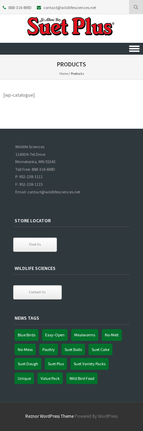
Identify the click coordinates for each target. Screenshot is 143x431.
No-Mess (25, 349)
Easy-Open (55, 334)
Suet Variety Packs (90, 363)
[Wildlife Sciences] (71, 38)
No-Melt (112, 334)
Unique (24, 378)
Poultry (48, 349)
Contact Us (37, 292)
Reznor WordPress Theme (49, 416)
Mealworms (84, 334)
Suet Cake (100, 349)
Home (63, 73)
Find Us (35, 244)
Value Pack (50, 378)
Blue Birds (26, 334)
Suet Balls (73, 349)
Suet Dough (28, 363)
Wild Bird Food (81, 378)
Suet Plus (56, 363)
